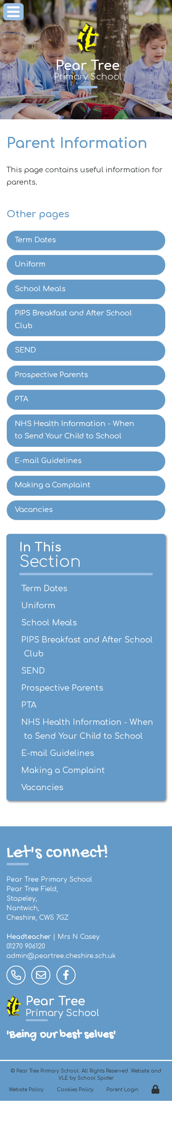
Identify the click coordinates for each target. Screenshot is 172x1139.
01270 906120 (25, 946)
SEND (25, 350)
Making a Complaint (52, 485)
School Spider (96, 1078)
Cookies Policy (75, 1089)
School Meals (40, 289)
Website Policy (26, 1089)
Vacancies (34, 510)
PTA (21, 399)
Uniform (30, 264)
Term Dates (35, 240)
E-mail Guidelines (48, 461)
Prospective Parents (51, 375)
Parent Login (122, 1089)
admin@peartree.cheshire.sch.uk (61, 956)
